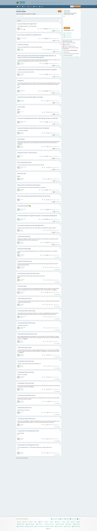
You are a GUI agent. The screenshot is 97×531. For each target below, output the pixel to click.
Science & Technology (40, 526)
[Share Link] (51, 30)
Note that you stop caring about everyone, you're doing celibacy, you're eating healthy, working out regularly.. (36, 227)
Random (41, 521)
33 (51, 28)
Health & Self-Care (76, 526)
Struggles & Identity (29, 526)
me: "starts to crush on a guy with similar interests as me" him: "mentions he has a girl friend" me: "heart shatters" (37, 252)
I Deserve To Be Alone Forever (24, 261)
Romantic (58, 521)
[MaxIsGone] (18, 101)
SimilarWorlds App (55, 518)
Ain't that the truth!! (20, 433)
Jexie (21, 28)
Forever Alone (21, 11)
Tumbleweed (22, 90)
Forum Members (68, 35)
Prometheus (22, 376)
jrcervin (21, 146)
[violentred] (18, 133)
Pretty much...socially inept (22, 374)
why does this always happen (24, 248)
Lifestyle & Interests (60, 524)
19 (51, 292)
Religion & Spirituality (50, 526)
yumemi (21, 341)
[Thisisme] (18, 425)
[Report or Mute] (60, 23)
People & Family (21, 524)
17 (43, 28)
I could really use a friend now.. (22, 325)
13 (44, 38)
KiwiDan (21, 49)
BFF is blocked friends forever (24, 162)
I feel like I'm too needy (22, 44)
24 (52, 100)
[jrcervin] (18, 147)
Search (19, 20)
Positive (19, 521)
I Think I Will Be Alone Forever (24, 298)
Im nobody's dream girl (22, 206)
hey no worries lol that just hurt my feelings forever (29, 35)
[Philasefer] (18, 389)
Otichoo (21, 365)
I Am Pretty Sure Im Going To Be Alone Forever (28, 273)
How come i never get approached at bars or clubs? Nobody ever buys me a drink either (37, 118)
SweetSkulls (22, 254)
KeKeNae (22, 304)
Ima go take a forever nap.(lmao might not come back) (30, 97)
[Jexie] (18, 29)
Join (60, 11)
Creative (31, 521)
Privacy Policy (73, 518)
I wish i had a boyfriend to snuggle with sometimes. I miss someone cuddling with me (37, 215)
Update (78, 521)
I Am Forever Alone (21, 286)
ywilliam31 (22, 401)
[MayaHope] (18, 179)
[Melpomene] (18, 280)
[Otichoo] (18, 366)
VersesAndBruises (23, 38)
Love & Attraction (19, 9)
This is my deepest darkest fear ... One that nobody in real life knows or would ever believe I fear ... (34, 447)
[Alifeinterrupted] (18, 317)
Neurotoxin (22, 354)
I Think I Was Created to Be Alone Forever (27, 334)
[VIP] (24, 29)
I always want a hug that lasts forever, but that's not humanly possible (29, 47)
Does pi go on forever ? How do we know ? (27, 152)
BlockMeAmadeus (23, 167)
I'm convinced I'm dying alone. (22, 130)
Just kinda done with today (23, 236)
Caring (63, 521)
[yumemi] (18, 342)
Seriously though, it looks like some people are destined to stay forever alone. (31, 276)
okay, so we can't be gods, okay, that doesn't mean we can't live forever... (34, 196)
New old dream (21, 139)
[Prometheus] (18, 377)
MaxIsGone (22, 100)
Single (24, 9)
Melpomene (22, 279)
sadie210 (21, 412)
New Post (67, 27)
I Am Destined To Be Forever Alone (25, 361)
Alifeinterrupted (23, 316)
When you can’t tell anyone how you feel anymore (28, 185)
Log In (72, 6)
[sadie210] (18, 413)
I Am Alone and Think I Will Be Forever (26, 310)
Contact (62, 518)
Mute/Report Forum (68, 37)
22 (43, 90)
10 (51, 63)
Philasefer (22, 388)
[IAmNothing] (18, 63)
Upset (52, 521)
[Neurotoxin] (18, 355)
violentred (22, 132)
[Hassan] (18, 230)
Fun (36, 521)
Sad (68, 521)
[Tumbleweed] (18, 91)
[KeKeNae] (18, 305)
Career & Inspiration (30, 524)
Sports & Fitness (68, 526)
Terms (79, 518)
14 (51, 304)
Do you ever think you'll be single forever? (27, 24)
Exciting (25, 521)
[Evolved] (18, 156)
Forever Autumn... (21, 107)
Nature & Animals (59, 526)
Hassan (21, 229)
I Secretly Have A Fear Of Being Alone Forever (28, 431)
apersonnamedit (23, 121)
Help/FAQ (67, 518)
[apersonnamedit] (18, 122)
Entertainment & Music (49, 524)
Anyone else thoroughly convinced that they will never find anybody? (33, 128)
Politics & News (77, 524)
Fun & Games (39, 524)
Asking (73, 521)
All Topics (49, 528)
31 (51, 156)
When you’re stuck (21, 173)
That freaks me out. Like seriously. (23, 410)
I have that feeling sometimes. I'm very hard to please (26, 26)
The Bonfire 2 (20, 80)
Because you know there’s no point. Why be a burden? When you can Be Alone (31, 187)
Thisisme (21, 424)
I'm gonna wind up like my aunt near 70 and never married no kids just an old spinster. (37, 69)
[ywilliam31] (18, 402)
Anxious (46, 521)
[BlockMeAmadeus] (18, 167)
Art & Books (69, 524)
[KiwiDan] (18, 50)
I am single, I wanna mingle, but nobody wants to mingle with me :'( (29, 363)
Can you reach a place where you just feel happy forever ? (30, 225)
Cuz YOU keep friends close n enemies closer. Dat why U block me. (29, 164)
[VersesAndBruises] (18, 39)
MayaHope (22, 178)
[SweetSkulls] (18, 255)
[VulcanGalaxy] (18, 267)
